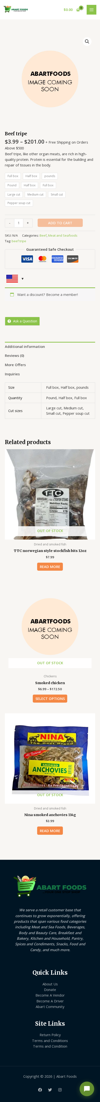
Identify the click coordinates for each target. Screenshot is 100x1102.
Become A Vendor (50, 995)
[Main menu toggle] (91, 10)
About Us (50, 983)
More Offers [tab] (15, 364)
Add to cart (60, 222)
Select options (50, 698)
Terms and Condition (50, 1046)
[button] (87, 41)
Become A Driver (50, 1001)
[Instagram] (60, 1090)
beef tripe (19, 241)
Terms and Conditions (50, 1040)
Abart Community (50, 1006)
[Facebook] (40, 1090)
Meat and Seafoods (62, 235)
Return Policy (50, 1034)
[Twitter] (50, 1090)
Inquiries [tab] (12, 373)
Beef (43, 235)
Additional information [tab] (25, 346)
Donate (50, 989)
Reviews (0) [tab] (14, 355)
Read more (50, 566)
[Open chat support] (87, 1089)
